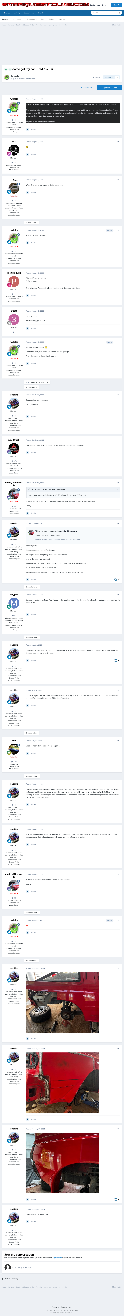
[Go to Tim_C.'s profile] (13, 188)
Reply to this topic (109, 87)
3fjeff (14, 311)
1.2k (14, 120)
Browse (7, 13)
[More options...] (117, 99)
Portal (40, 13)
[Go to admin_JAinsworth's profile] (13, 493)
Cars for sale (30, 79)
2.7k (15, 762)
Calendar (62, 19)
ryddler (16, 76)
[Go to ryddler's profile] (7, 77)
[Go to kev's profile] (13, 749)
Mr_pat (14, 594)
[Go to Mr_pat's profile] (13, 603)
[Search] (119, 13)
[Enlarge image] (62, 1002)
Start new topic (87, 87)
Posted (34, 99)
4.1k (14, 201)
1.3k (14, 163)
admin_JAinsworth (13, 484)
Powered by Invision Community (62, 1312)
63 (15, 616)
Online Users (32, 19)
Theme (55, 1307)
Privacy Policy (66, 1307)
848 (14, 294)
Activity (17, 13)
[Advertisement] (62, 47)
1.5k (14, 416)
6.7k (15, 461)
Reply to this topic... (25, 1267)
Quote (33, 129)
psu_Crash (13, 440)
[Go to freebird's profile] (13, 403)
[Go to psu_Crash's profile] (13, 448)
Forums (5, 19)
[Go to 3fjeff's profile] (13, 319)
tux (14, 141)
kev (14, 740)
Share (97, 77)
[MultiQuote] (27, 129)
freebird (14, 394)
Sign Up (117, 5)
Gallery (51, 19)
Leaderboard (18, 19)
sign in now (57, 1258)
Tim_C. (14, 179)
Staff (42, 19)
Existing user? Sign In (99, 5)
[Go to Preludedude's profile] (13, 281)
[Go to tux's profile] (13, 150)
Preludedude (14, 273)
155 (14, 506)
